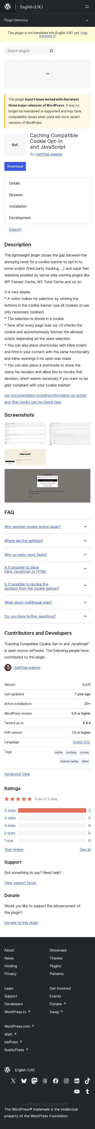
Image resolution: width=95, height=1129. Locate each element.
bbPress (13, 1042)
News (9, 958)
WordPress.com (19, 1026)
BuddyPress (16, 1050)
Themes (56, 958)
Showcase (58, 950)
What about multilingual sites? (28, 602)
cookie (84, 752)
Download (15, 166)
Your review (13, 849)
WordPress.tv (17, 1012)
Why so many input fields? (25, 555)
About (9, 950)
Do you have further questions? (30, 616)
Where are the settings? (23, 541)
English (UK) (25, 1070)
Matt (10, 1034)
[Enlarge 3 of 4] (40, 455)
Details (14, 183)
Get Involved (60, 988)
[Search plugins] (51, 50)
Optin (85, 761)
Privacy (10, 973)
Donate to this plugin (21, 922)
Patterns (57, 973)
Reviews (16, 195)
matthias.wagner (49, 154)
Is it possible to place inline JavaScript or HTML (25, 569)
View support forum (20, 883)
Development (20, 217)
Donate (58, 1004)
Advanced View (17, 774)
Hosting (10, 966)
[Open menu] (88, 6)
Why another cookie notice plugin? (32, 527)
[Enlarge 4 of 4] (84, 475)
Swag (56, 1012)
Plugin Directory (16, 20)
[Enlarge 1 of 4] (40, 428)
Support (15, 229)
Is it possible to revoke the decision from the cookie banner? (31, 586)
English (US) (82, 742)
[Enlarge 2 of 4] (84, 428)
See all (85, 849)
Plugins (55, 966)
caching (71, 752)
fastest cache (69, 761)
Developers (13, 1004)
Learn (8, 988)
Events (55, 996)
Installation (18, 206)
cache (59, 752)
